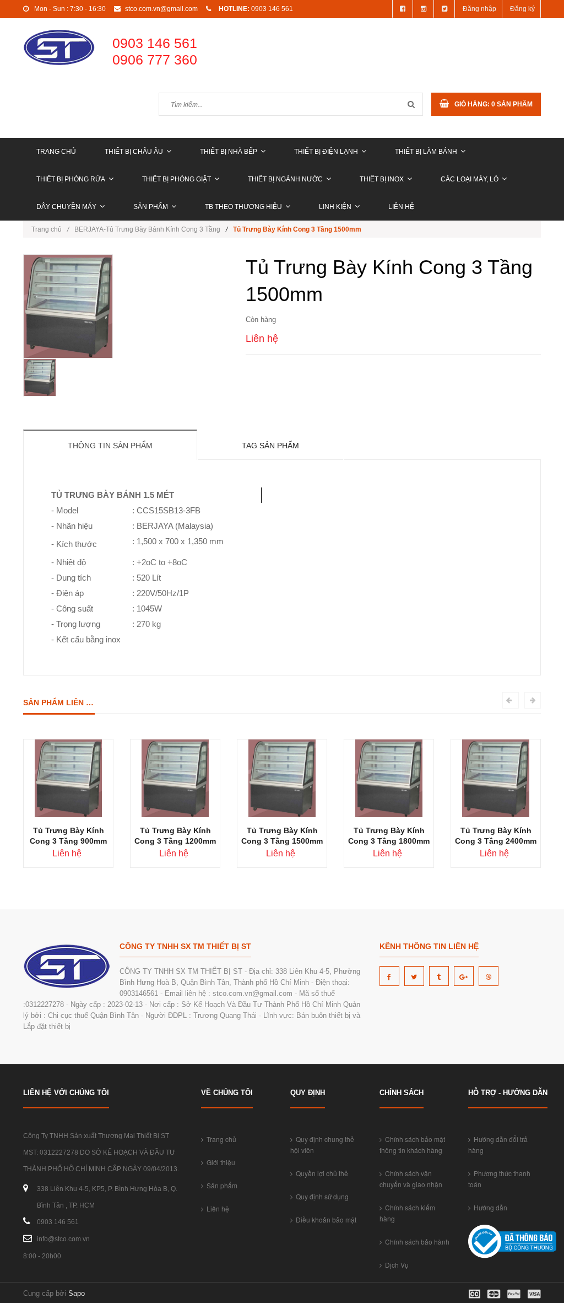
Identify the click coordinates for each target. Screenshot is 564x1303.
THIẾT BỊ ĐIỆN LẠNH (326, 151)
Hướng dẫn (488, 1207)
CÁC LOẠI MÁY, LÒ (469, 179)
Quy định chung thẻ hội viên (322, 1144)
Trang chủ (56, 151)
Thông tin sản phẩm (110, 445)
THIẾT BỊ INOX (382, 179)
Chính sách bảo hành (415, 1241)
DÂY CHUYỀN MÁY (66, 207)
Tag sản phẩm (270, 445)
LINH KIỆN (335, 207)
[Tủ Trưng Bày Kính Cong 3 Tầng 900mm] (68, 778)
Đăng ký (522, 9)
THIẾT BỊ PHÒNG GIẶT (176, 179)
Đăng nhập (479, 9)
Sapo (76, 1293)
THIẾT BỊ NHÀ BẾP (228, 151)
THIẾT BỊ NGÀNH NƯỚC (285, 179)
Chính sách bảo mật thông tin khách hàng (412, 1144)
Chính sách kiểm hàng (407, 1213)
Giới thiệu (219, 1162)
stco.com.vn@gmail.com (161, 9)
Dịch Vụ (395, 1264)
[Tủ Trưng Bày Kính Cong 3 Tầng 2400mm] (495, 778)
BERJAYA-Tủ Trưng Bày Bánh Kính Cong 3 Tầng (147, 229)
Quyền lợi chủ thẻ (320, 1173)
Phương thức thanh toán (499, 1178)
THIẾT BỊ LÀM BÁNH (426, 151)
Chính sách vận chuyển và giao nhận (410, 1178)
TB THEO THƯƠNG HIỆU (243, 207)
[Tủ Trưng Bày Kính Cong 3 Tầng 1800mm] (388, 778)
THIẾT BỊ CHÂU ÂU (134, 151)
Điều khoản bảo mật (324, 1219)
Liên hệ (401, 207)
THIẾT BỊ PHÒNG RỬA (70, 179)
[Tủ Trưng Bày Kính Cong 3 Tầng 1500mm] (281, 778)
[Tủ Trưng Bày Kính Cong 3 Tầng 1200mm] (175, 778)
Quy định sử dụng (320, 1196)
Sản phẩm (150, 207)
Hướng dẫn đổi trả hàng (498, 1144)
